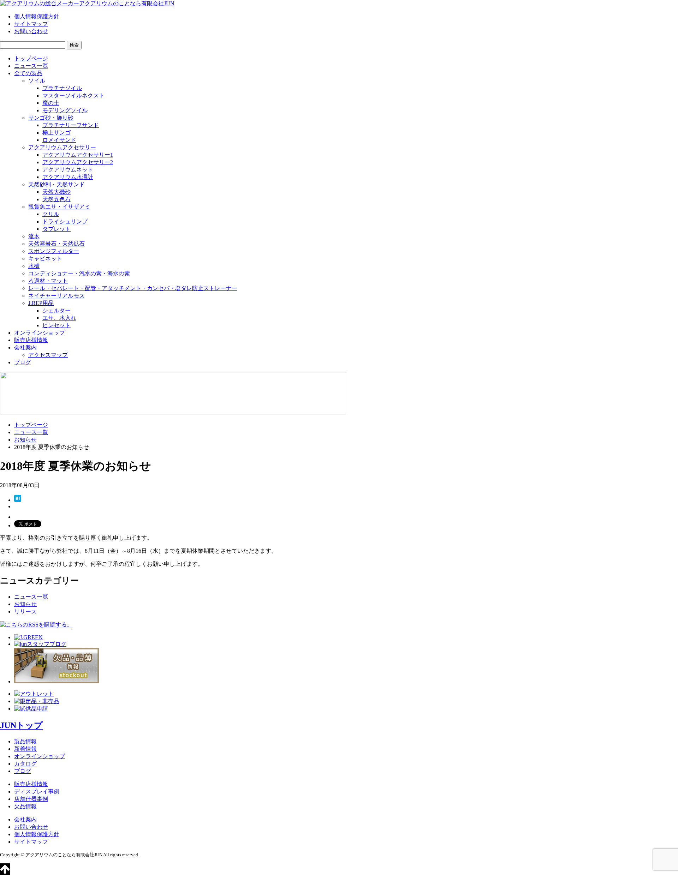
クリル (50, 214)
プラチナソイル (62, 88)
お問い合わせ (31, 31)
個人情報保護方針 (36, 16)
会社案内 (25, 347)
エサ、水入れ (59, 318)
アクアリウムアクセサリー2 (77, 162)
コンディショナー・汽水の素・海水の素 (79, 273)
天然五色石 (56, 199)
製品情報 (25, 741)
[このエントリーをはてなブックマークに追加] (17, 500)
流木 (34, 236)
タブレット (56, 229)
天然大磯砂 (56, 192)
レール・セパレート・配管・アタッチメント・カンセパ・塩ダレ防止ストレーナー (132, 288)
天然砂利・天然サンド (56, 184)
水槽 (34, 266)
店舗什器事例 (31, 799)
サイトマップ (31, 24)
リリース (25, 612)
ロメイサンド (59, 140)
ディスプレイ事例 (36, 792)
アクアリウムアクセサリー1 (77, 155)
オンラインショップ (39, 333)
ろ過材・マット (48, 281)
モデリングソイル (65, 110)
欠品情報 (25, 806)
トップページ (31, 58)
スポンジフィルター (53, 251)
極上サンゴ (56, 133)
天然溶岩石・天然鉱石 (56, 244)
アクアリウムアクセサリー (62, 147)
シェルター (56, 310)
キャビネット (45, 259)
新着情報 (25, 749)
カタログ (25, 764)
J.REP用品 (41, 303)
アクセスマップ (48, 355)
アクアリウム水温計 (67, 177)
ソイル (36, 81)
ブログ (22, 362)
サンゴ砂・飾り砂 (50, 118)
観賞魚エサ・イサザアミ (59, 207)
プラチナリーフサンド (70, 125)
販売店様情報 (31, 340)
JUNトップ (21, 725)
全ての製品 (28, 73)
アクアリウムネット (67, 170)
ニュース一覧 (31, 66)
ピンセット (56, 325)
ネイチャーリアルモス (56, 296)
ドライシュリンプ (65, 221)
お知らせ (25, 440)
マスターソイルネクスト (73, 95)
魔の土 (50, 103)
